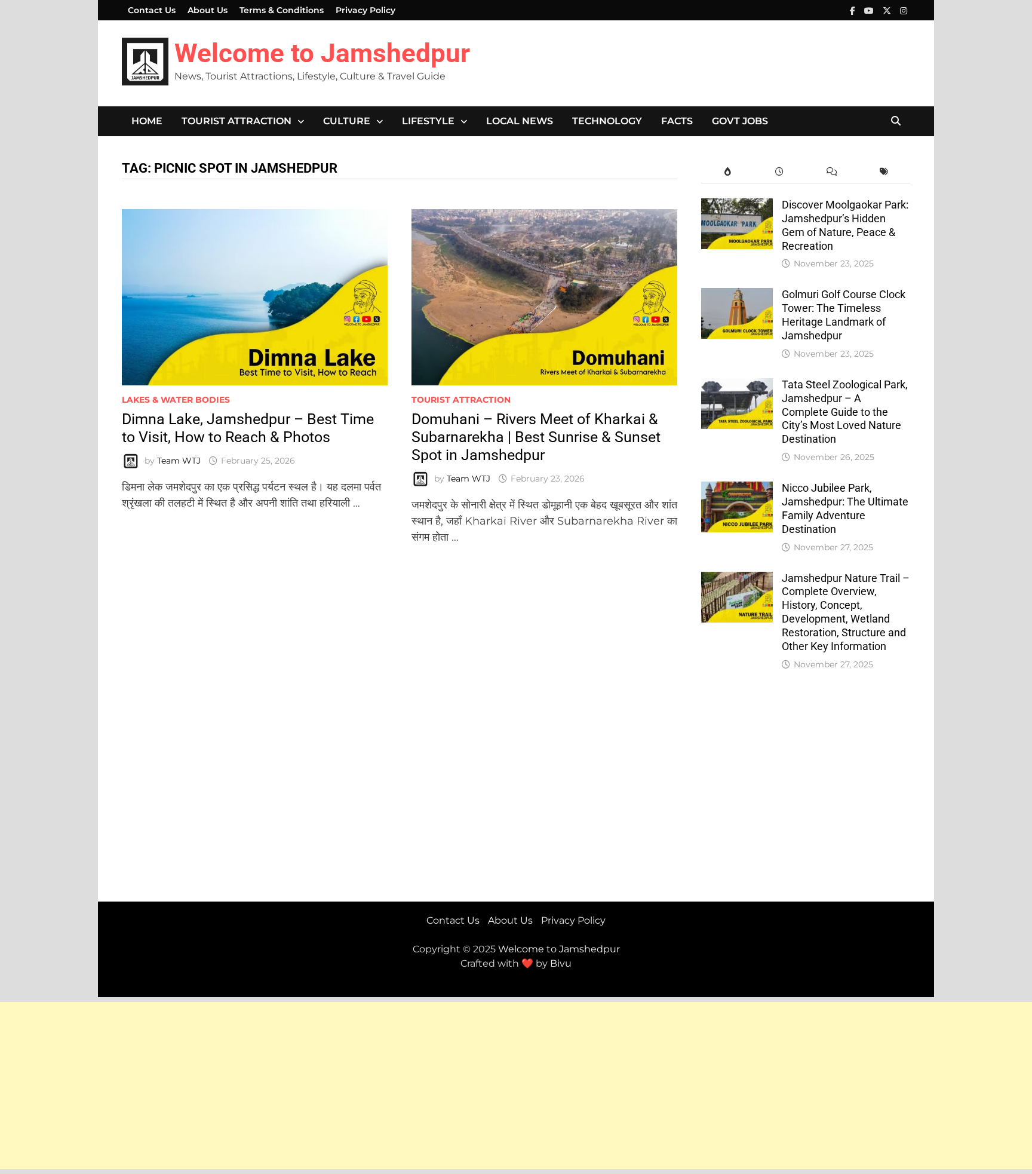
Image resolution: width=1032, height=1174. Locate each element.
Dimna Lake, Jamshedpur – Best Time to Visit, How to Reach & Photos (248, 428)
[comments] (832, 171)
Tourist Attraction (236, 121)
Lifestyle (428, 121)
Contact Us (152, 10)
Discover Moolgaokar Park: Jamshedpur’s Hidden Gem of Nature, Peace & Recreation (845, 225)
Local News (519, 121)
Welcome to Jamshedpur (322, 53)
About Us (208, 10)
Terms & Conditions (281, 10)
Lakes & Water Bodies (176, 399)
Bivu (561, 963)
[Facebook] (854, 10)
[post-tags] (884, 171)
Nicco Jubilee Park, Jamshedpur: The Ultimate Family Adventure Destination (845, 508)
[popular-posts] (727, 171)
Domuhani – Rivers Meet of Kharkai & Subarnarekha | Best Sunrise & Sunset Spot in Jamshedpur (536, 437)
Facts (677, 121)
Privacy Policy (365, 10)
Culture (346, 121)
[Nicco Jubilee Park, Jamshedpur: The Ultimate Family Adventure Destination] (737, 489)
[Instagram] (903, 10)
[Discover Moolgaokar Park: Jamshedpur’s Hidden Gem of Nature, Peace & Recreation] (737, 206)
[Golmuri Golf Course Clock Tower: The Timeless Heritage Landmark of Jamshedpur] (737, 295)
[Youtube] (870, 10)
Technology (607, 121)
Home (146, 121)
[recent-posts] (780, 171)
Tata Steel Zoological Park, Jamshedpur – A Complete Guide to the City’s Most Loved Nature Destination (845, 411)
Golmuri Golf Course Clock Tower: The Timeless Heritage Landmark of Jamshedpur (843, 315)
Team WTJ (179, 460)
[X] (888, 10)
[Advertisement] (358, 1085)
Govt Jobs (740, 121)
